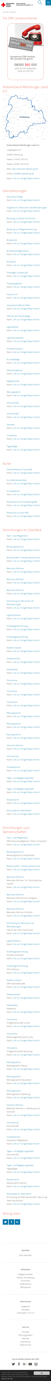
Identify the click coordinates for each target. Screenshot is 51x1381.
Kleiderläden (12, 669)
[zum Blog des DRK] (36, 1364)
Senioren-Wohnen (15, 745)
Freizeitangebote (14, 283)
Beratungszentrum (15, 546)
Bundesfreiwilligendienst (18, 250)
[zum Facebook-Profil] (13, 1364)
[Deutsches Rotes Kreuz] (8, 5)
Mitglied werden (25, 1274)
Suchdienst (12, 435)
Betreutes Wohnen (15, 568)
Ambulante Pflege (15, 196)
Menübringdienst (14, 370)
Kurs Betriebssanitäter (17, 480)
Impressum (25, 1341)
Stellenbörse (25, 1284)
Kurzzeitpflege (13, 359)
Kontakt (25, 1331)
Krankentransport (15, 348)
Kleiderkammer (13, 658)
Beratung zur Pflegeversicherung (22, 229)
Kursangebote (13, 491)
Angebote (25, 1306)
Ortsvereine (12, 680)
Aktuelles (25, 1309)
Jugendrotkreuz (14, 615)
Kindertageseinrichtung (17, 626)
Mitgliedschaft (13, 381)
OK (42, 1373)
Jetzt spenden (25, 1255)
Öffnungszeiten (25, 1335)
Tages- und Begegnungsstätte (20, 778)
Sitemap (25, 1338)
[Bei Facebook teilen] (11, 1222)
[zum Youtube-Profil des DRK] (30, 1364)
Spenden (11, 424)
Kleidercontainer (14, 647)
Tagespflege (12, 446)
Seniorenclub (13, 756)
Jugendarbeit (12, 327)
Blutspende (12, 240)
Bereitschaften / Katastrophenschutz (23, 557)
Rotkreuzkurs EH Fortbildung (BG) (22, 501)
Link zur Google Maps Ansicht (26, 178)
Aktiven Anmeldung (25, 1277)
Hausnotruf (12, 294)
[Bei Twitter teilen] (5, 1222)
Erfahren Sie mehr (7, 1379)
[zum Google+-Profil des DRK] (24, 1364)
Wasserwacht (13, 799)
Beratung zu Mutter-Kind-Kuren (21, 218)
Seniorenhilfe (13, 402)
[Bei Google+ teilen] (17, 1222)
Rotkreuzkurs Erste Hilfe (18, 512)
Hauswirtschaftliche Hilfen (18, 305)
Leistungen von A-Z (25, 1312)
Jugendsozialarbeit (15, 337)
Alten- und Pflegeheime (17, 535)
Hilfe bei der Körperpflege (18, 316)
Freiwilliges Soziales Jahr (17, 272)
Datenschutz (25, 1344)
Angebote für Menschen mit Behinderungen (27, 207)
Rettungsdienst (13, 392)
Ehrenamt (11, 261)
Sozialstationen (13, 767)
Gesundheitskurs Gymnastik (19, 469)
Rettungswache (14, 712)
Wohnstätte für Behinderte (19, 810)
